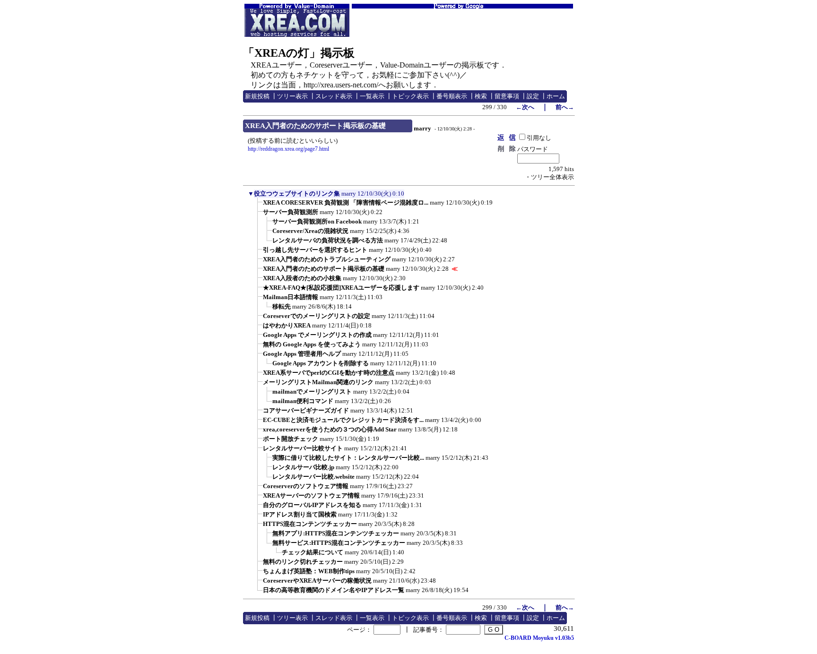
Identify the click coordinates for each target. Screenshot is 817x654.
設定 (533, 96)
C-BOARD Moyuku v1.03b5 (539, 638)
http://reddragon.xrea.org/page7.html (288, 149)
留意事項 (507, 96)
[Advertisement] (462, 23)
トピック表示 (410, 96)
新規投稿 (257, 96)
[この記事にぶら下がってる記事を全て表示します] (258, 205)
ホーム (556, 96)
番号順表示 (451, 96)
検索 (481, 96)
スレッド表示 (333, 96)
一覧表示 (372, 96)
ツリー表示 (292, 96)
